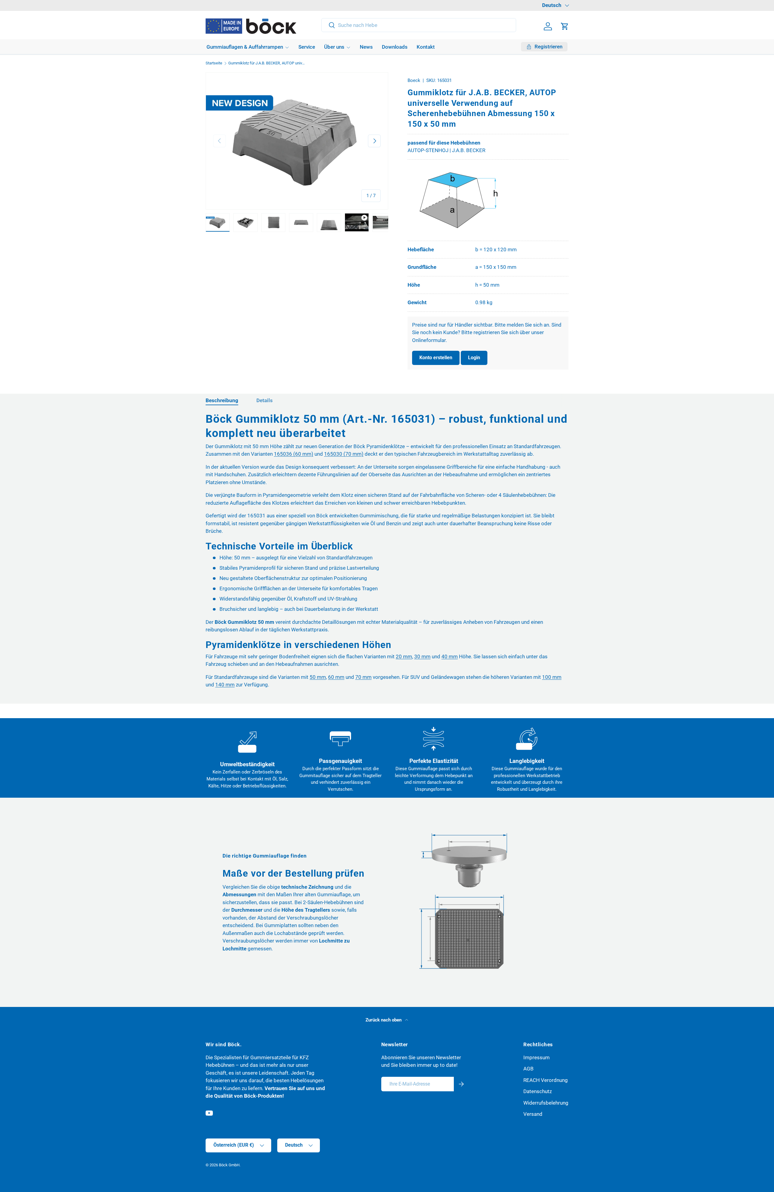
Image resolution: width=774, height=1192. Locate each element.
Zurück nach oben (384, 1020)
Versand (532, 1114)
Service (306, 47)
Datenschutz (537, 1091)
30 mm (422, 656)
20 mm (404, 656)
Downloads (395, 47)
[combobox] (419, 25)
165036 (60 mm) (293, 454)
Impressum (536, 1057)
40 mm (449, 656)
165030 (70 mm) (343, 454)
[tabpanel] (387, 553)
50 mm (318, 677)
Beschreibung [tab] (222, 400)
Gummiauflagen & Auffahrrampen (245, 47)
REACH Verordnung (545, 1080)
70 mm (363, 677)
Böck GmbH (229, 1165)
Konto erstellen (435, 357)
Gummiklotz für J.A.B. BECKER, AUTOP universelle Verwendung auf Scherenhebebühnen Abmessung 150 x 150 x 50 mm (266, 63)
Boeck (414, 80)
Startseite (214, 63)
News (366, 47)
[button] (564, 26)
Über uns (334, 47)
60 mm (336, 677)
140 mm (225, 685)
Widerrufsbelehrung (545, 1103)
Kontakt (426, 47)
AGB (528, 1069)
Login (474, 357)
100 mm (551, 677)
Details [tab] (264, 400)
